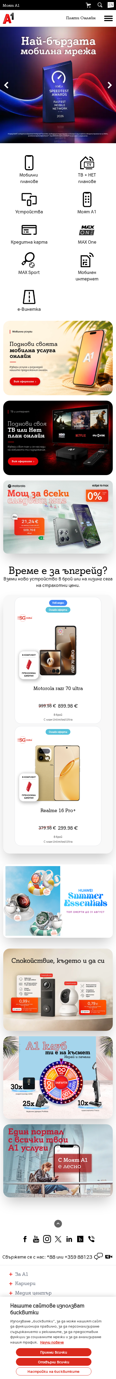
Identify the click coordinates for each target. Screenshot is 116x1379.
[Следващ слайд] (110, 85)
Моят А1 (11, 5)
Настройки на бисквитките (54, 1371)
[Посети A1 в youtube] (36, 1238)
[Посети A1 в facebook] (24, 1238)
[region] (58, 85)
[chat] (98, 1256)
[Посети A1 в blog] (80, 1238)
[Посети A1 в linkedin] (69, 1238)
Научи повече (52, 1342)
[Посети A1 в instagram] (47, 1238)
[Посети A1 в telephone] (91, 1238)
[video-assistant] (109, 1256)
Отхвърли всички (54, 1362)
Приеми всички (53, 1352)
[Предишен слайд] (6, 85)
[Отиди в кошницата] (88, 5)
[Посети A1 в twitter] (58, 1238)
